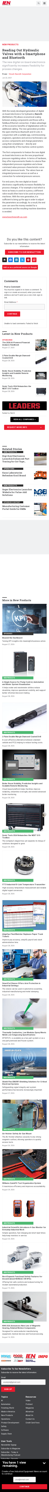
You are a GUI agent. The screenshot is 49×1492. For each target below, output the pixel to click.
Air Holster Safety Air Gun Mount (16, 1134)
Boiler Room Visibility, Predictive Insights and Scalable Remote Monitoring (16, 373)
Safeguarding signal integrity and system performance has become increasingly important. (22, 1088)
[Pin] (28, 260)
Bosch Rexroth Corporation (20, 74)
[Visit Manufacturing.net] (18, 1360)
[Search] (38, 3)
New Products (10, 44)
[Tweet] (22, 260)
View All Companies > (24, 419)
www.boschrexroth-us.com (14, 217)
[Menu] (44, 3)
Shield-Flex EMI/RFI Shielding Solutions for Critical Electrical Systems (24, 1083)
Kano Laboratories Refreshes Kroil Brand (14, 474)
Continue (24, 1487)
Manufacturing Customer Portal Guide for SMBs (16, 507)
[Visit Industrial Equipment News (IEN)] (31, 1356)
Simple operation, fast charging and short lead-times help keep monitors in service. (23, 1234)
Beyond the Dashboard (12, 638)
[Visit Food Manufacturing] (18, 1356)
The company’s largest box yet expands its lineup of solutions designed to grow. (23, 842)
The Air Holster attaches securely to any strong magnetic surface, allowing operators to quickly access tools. (21, 1139)
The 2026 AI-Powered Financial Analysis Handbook (16, 343)
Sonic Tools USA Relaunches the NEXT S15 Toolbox (16, 387)
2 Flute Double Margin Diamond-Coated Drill (16, 357)
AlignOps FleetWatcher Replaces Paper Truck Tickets (22, 935)
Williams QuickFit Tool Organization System (21, 1183)
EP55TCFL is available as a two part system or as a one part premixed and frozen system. (23, 1039)
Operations (9, 469)
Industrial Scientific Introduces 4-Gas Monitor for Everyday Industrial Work (24, 1228)
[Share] (10, 260)
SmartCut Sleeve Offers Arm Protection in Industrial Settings (21, 984)
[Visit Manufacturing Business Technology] (31, 1360)
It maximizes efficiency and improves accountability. (23, 1186)
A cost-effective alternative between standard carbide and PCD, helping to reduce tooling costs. (22, 741)
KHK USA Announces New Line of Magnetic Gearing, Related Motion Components (21, 1327)
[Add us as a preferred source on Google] (34, 260)
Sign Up (8, 1389)
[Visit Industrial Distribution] (6, 1360)
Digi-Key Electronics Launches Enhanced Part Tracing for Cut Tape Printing (15, 459)
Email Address (11, 302)
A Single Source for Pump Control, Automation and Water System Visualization (23, 683)
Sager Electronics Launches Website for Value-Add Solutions (17, 492)
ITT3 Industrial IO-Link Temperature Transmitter (23, 884)
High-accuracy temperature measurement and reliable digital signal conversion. (24, 889)
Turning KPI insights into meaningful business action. (24, 641)
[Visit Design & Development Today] (6, 1356)
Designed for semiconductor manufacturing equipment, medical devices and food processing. (22, 1332)
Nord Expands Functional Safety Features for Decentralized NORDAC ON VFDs (22, 1277)
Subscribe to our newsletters (24, 252)
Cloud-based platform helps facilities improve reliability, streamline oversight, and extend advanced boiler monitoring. (24, 791)
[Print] (4, 260)
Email (3, 1377)
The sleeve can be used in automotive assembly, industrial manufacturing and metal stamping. (22, 990)
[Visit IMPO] (43, 1356)
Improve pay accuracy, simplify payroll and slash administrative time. (22, 941)
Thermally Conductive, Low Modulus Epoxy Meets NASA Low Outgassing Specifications (24, 1033)
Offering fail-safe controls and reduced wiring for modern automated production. (22, 1283)
